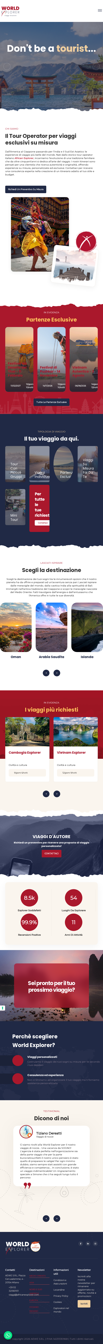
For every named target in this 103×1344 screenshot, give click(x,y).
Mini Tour (14, 517)
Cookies (58, 1302)
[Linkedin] (88, 1243)
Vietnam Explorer (23, 752)
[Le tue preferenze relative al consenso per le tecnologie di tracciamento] (2, 1008)
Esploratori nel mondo (61, 1310)
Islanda (51, 657)
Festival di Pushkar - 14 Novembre (50, 371)
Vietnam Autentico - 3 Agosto (83, 371)
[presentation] (6, 66)
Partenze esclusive (67, 474)
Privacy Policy (61, 1296)
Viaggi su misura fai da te (88, 468)
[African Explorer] (35, 1248)
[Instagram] (95, 1243)
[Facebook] (80, 1243)
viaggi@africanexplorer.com (24, 1295)
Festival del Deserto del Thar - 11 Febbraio (17, 369)
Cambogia (87, 657)
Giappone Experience (74, 752)
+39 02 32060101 (14, 1289)
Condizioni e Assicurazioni (60, 1282)
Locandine (59, 1290)
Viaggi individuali (43, 474)
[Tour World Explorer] (10, 10)
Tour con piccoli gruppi (16, 470)
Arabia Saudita (16, 657)
